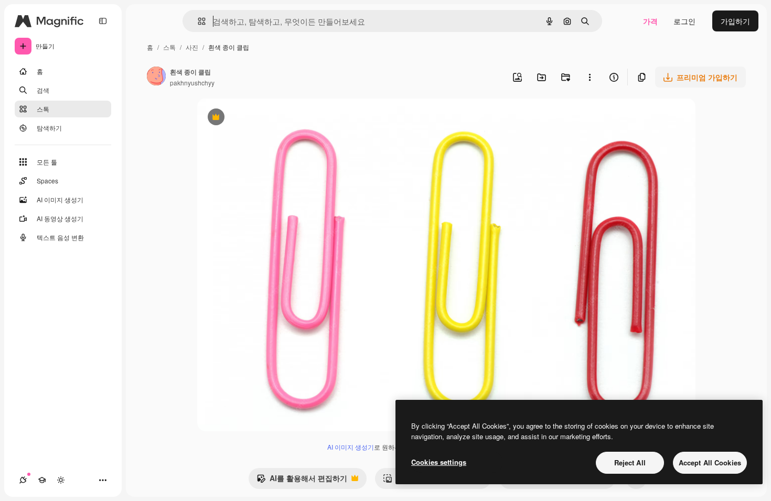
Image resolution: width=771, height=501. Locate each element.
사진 (192, 46)
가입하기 (735, 21)
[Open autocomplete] (197, 21)
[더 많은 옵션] (589, 77)
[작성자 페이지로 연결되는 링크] (156, 77)
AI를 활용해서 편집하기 (301, 480)
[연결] (23, 480)
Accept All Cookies (710, 462)
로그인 (684, 21)
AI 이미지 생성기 (350, 446)
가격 (650, 21)
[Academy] (42, 480)
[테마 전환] (60, 480)
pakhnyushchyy (192, 82)
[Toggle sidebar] (102, 21)
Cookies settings (438, 462)
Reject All (630, 462)
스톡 (169, 46)
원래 (257, 118)
